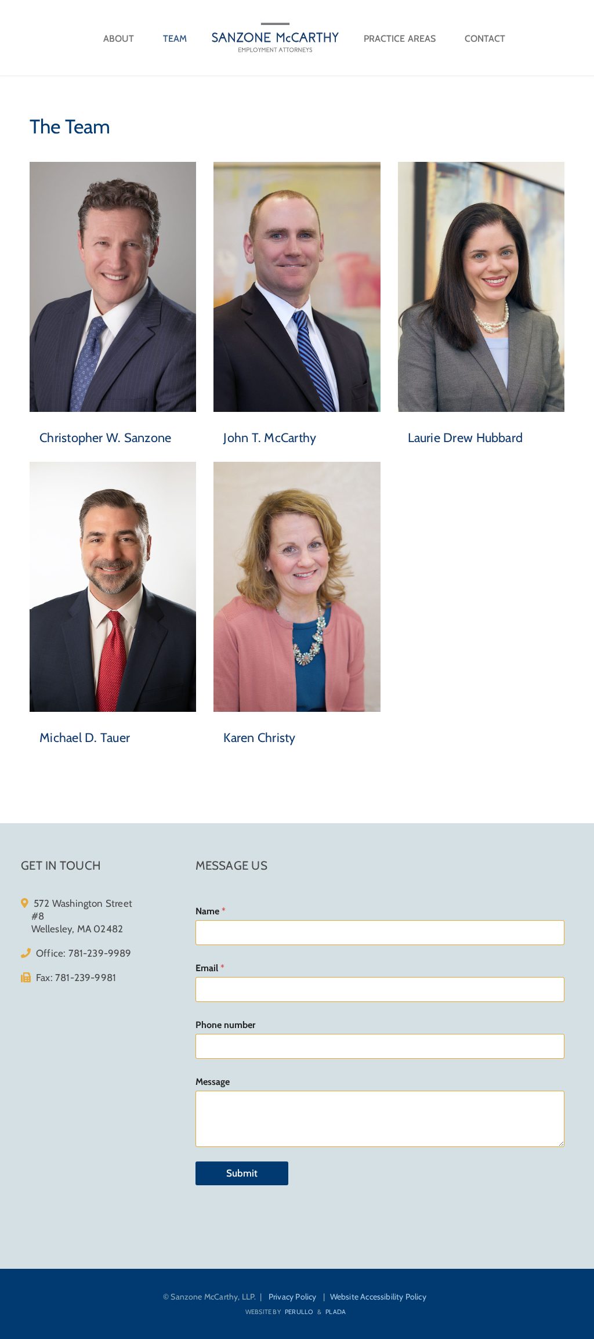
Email (209, 968)
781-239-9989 (100, 953)
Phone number (225, 1024)
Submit (242, 1173)
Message (212, 1081)
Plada (335, 1312)
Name (210, 911)
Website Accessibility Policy (378, 1296)
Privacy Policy (293, 1296)
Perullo (299, 1312)
